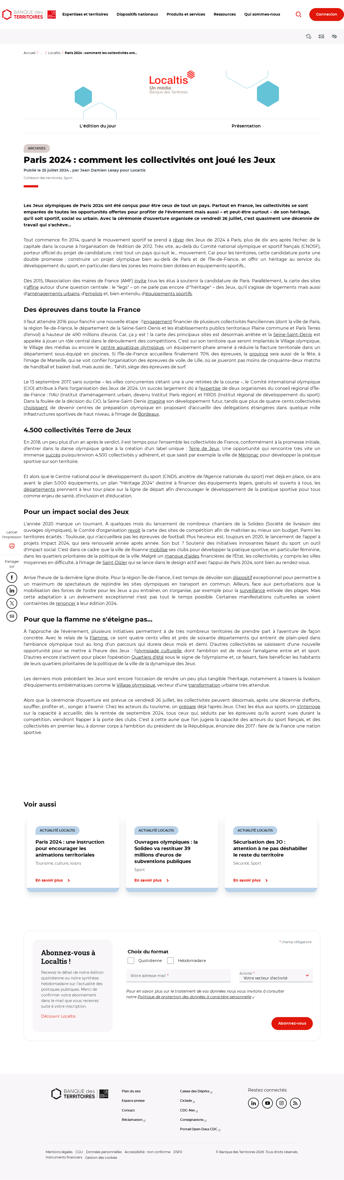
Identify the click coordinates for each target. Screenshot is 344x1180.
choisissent (36, 407)
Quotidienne (150, 960)
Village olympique (136, 685)
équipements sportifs (168, 293)
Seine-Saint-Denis (292, 334)
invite (140, 280)
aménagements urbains (53, 293)
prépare (187, 706)
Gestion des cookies (101, 1158)
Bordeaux (148, 414)
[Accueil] (29, 14)
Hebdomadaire (192, 960)
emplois (93, 293)
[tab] (42, 910)
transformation (204, 685)
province (258, 354)
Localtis (54, 53)
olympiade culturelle (158, 650)
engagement (158, 321)
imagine (156, 401)
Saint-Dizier (114, 562)
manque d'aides (182, 556)
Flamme (99, 637)
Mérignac (248, 455)
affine (33, 287)
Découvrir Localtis (58, 1016)
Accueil (29, 53)
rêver (178, 240)
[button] (85, 14)
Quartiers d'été (147, 657)
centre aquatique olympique (132, 347)
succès (53, 455)
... (42, 53)
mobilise (158, 549)
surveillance (252, 590)
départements (39, 489)
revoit (134, 530)
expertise (210, 388)
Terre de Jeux (204, 448)
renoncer (66, 603)
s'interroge (308, 706)
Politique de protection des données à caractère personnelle (194, 996)
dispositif (242, 577)
